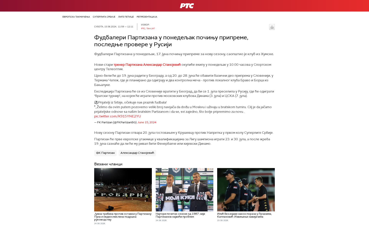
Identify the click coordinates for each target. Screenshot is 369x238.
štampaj (272, 27)
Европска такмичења (76, 16)
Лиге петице (126, 16)
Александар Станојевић (137, 153)
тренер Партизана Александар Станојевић (147, 64)
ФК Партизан (105, 153)
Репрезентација (147, 16)
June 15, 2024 (146, 122)
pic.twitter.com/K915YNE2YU (117, 116)
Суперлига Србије (104, 16)
